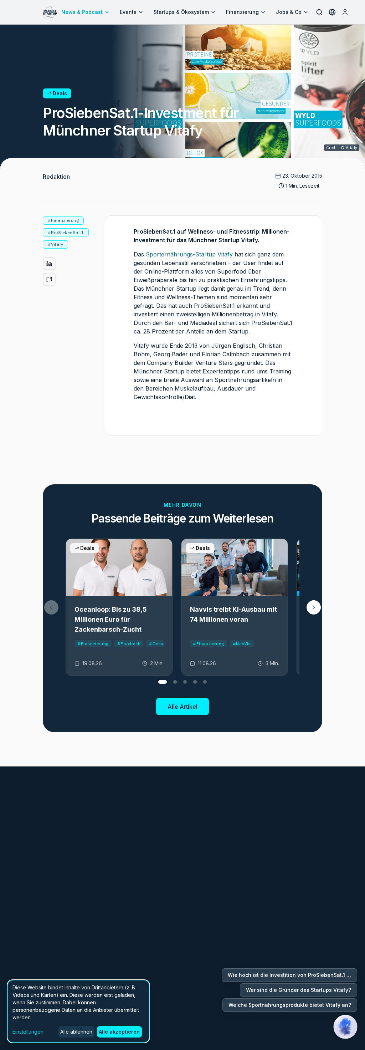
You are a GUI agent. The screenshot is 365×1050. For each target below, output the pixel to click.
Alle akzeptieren (119, 1032)
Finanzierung (242, 12)
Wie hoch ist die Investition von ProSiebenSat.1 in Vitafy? (292, 975)
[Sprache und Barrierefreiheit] (332, 12)
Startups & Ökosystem (181, 12)
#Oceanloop (162, 643)
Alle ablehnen (76, 1032)
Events (128, 12)
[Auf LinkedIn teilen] (49, 263)
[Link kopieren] (49, 279)
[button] (314, 607)
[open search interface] (319, 12)
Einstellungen (27, 1032)
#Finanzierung (93, 643)
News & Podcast (82, 12)
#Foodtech (128, 643)
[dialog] (78, 1011)
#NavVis (242, 643)
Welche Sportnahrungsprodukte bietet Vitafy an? (289, 1005)
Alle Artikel (182, 706)
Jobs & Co (289, 12)
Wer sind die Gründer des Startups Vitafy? (298, 990)
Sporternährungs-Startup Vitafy (189, 254)
